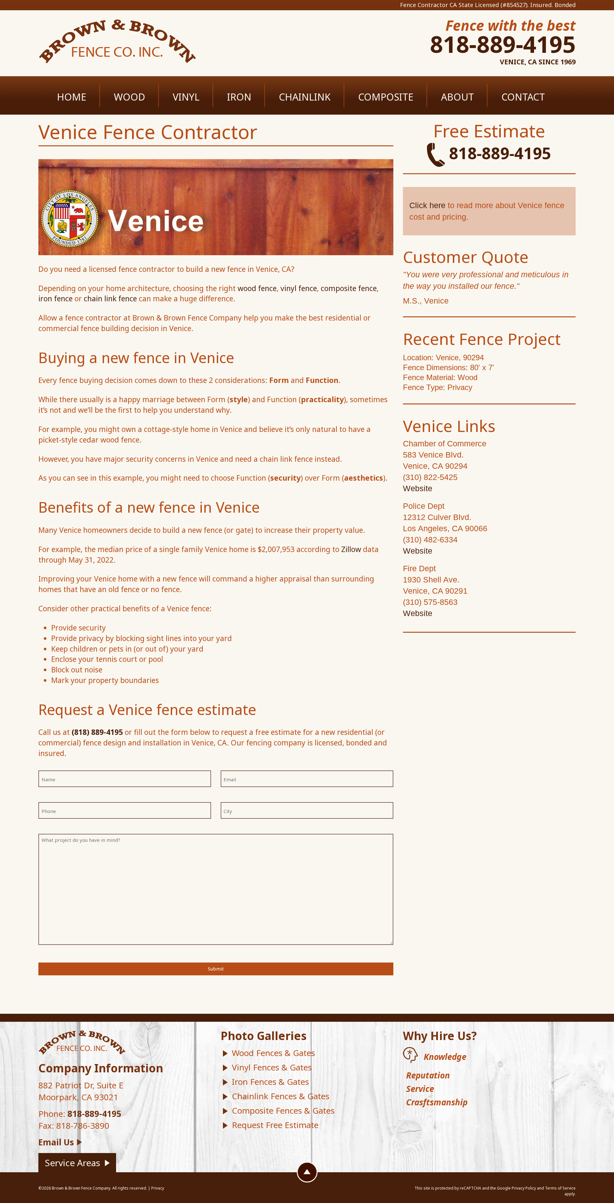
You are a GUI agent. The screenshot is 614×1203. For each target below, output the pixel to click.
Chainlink (305, 96)
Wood (129, 96)
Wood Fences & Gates (273, 1053)
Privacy (157, 1188)
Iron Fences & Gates (270, 1081)
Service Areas (72, 1163)
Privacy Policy (524, 1188)
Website (417, 488)
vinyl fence (298, 288)
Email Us (56, 1142)
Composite (385, 96)
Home (71, 96)
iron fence (55, 298)
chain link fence (110, 298)
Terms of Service (560, 1188)
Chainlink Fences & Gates (280, 1096)
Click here (427, 205)
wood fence (257, 288)
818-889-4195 (503, 44)
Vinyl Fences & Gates (272, 1067)
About (457, 96)
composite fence (349, 288)
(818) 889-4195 (97, 732)
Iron (239, 96)
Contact (523, 96)
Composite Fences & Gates (283, 1110)
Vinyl (186, 96)
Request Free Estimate (275, 1125)
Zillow (351, 549)
